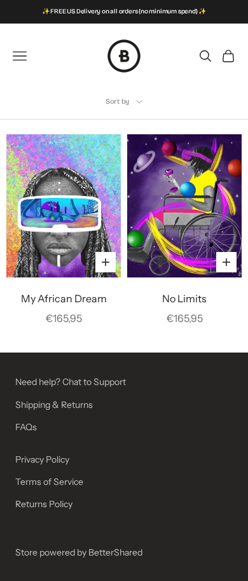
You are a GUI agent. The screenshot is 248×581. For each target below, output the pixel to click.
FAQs (26, 427)
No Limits (184, 298)
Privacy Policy (42, 459)
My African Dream (64, 298)
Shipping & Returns (54, 404)
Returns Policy (43, 504)
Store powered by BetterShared (78, 552)
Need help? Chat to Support (70, 382)
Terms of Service (49, 481)
